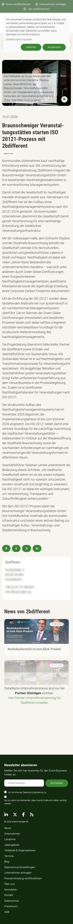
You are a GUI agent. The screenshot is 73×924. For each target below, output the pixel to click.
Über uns (9, 884)
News (7, 828)
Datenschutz (11, 900)
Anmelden (56, 783)
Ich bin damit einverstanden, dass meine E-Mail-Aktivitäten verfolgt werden (35, 802)
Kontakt (8, 895)
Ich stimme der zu (27, 792)
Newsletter (10, 889)
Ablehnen (31, 47)
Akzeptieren (54, 47)
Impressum (11, 906)
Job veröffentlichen (39, 9)
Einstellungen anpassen (19, 39)
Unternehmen (12, 833)
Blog (6, 861)
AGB (6, 912)
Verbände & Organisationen (20, 850)
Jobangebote (11, 845)
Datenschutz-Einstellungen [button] (19, 867)
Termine (9, 856)
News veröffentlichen (18, 4)
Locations (10, 839)
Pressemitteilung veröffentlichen (23, 878)
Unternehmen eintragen (52, 4)
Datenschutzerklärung (33, 792)
